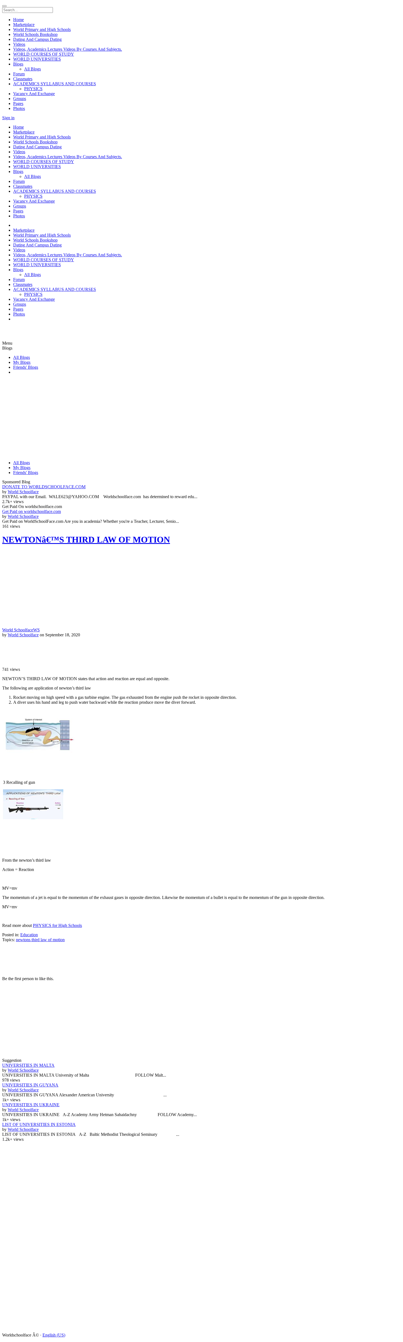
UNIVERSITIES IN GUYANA (30, 1085)
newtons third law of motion (40, 939)
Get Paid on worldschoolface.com (31, 511)
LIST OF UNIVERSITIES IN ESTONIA (39, 1124)
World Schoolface (23, 491)
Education (29, 934)
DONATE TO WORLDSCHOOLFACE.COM (44, 486)
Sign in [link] (8, 117)
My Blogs (21, 362)
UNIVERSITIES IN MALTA (28, 1065)
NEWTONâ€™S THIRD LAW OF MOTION (86, 539)
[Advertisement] (35, 333)
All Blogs (21, 357)
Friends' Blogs (25, 367)
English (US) (53, 1335)
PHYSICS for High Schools (57, 925)
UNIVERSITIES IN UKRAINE (30, 1104)
